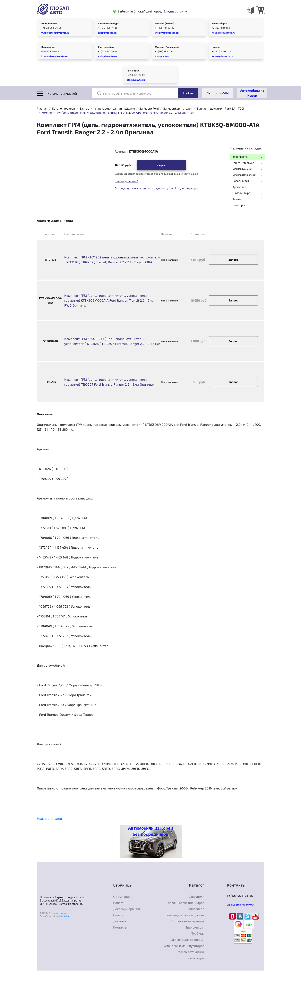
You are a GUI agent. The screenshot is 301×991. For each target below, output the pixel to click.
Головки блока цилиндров (185, 903)
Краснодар (47, 46)
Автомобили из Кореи (252, 92)
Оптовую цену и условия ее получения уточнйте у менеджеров (157, 188)
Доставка (120, 921)
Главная (42, 108)
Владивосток (49, 23)
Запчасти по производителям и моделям (107, 108)
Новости (119, 903)
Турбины (197, 933)
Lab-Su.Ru (64, 916)
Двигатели (196, 896)
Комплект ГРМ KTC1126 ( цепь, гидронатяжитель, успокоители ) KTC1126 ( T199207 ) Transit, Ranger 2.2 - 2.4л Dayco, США (112, 259)
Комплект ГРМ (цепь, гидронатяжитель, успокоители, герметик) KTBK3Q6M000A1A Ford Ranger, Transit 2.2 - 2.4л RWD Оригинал (109, 300)
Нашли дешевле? (126, 181)
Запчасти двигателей (177, 108)
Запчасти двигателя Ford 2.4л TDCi (220, 108)
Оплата (118, 915)
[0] (260, 10)
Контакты (120, 927)
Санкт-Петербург (108, 23)
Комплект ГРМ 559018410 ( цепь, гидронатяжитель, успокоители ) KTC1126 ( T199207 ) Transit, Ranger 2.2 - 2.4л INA (112, 341)
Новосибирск (219, 23)
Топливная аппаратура (187, 921)
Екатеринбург (106, 46)
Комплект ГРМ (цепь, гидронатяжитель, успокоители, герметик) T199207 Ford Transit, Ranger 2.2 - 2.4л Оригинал (109, 381)
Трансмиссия (195, 927)
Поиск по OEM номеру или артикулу (127, 93)
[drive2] (233, 916)
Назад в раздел (49, 819)
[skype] (248, 916)
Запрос (161, 165)
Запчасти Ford (149, 108)
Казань (216, 46)
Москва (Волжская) (167, 46)
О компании (122, 896)
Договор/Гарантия (126, 909)
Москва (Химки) (164, 23)
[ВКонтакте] (240, 916)
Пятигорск (133, 70)
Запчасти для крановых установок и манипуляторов (184, 943)
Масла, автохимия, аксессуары (191, 955)
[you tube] (255, 916)
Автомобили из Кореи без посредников (150, 831)
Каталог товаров (63, 108)
